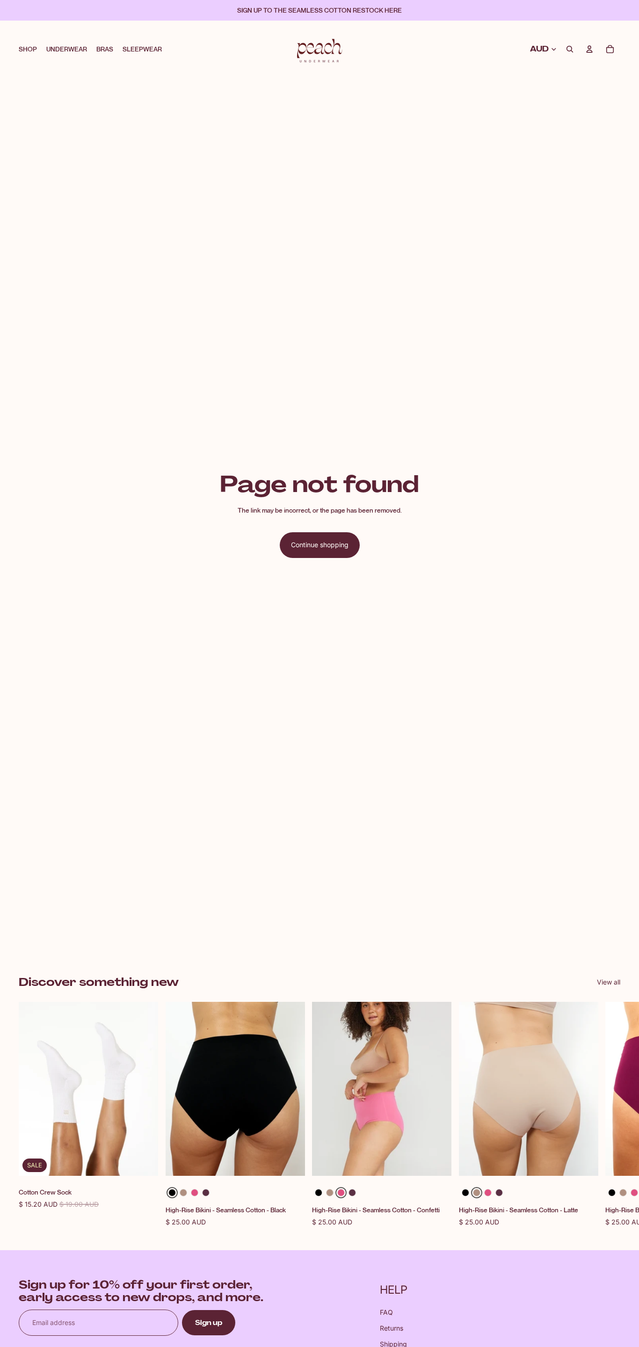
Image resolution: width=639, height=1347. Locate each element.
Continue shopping (320, 545)
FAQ (386, 1312)
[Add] (143, 1161)
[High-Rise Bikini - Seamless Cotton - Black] (172, 1192)
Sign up (208, 1322)
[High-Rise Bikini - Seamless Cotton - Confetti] (194, 1192)
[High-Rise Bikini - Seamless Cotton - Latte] (183, 1192)
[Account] (589, 49)
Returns (391, 1328)
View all (608, 982)
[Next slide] (610, 1114)
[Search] (569, 49)
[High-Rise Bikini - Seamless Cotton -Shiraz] (206, 1192)
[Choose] (290, 1161)
